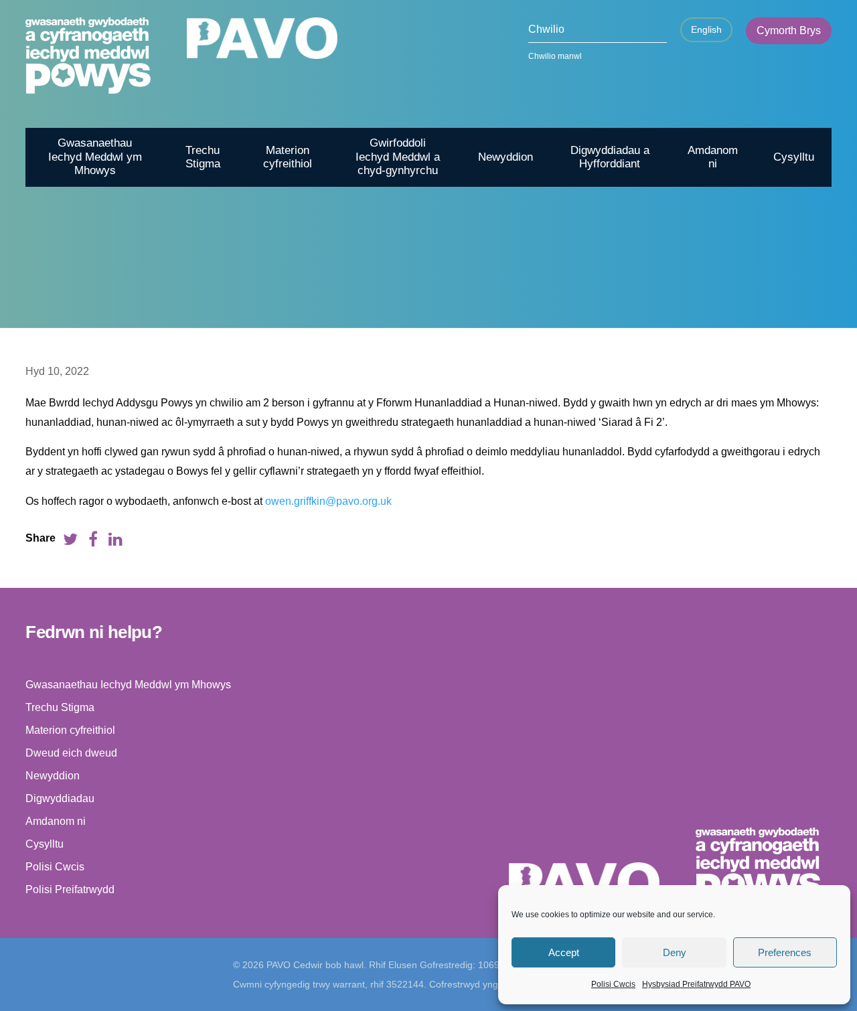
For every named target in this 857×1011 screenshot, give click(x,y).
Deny (674, 952)
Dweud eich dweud (71, 753)
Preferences (784, 952)
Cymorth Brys (789, 30)
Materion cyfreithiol (287, 157)
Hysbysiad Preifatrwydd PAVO (696, 984)
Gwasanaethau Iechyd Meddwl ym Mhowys (95, 157)
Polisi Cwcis (613, 984)
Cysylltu (793, 157)
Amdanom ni (713, 157)
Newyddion (505, 157)
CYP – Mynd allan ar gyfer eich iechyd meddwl (685, 342)
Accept (563, 952)
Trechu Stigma (202, 157)
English (706, 29)
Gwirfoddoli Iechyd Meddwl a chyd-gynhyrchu (398, 157)
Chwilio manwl (555, 56)
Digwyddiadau (59, 798)
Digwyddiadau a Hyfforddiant (609, 157)
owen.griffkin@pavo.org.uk (328, 501)
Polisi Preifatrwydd (69, 889)
